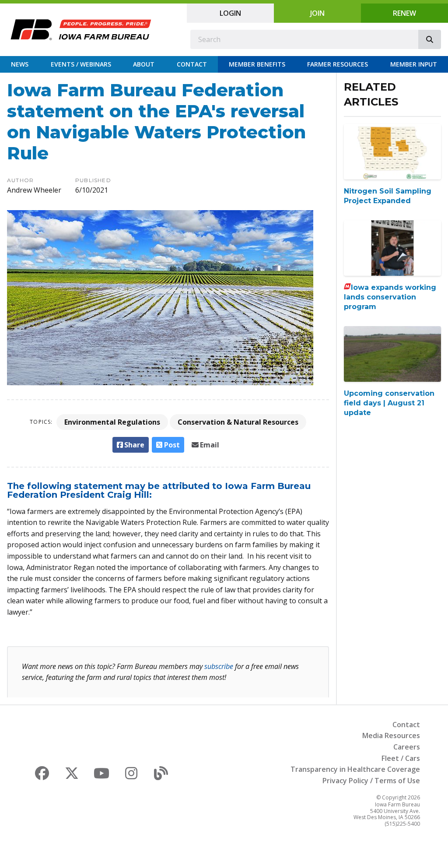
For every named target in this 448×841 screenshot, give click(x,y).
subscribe (218, 666)
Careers (406, 747)
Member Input (413, 64)
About (143, 64)
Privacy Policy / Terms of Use (371, 780)
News (19, 64)
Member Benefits (257, 64)
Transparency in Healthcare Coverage (355, 769)
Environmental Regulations (112, 422)
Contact (192, 64)
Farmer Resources (337, 64)
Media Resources (391, 735)
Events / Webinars (81, 64)
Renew (404, 13)
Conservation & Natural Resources (238, 422)
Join (317, 13)
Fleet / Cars (401, 758)
